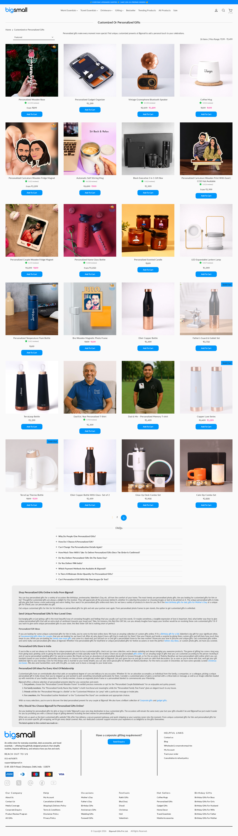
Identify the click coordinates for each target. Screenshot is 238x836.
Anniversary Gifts (88, 810)
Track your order (171, 754)
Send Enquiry (119, 741)
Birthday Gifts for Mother (206, 818)
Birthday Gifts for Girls (205, 801)
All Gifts (9, 818)
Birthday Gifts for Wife (205, 810)
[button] (26, 103)
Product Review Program (16, 814)
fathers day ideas (171, 641)
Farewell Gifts (87, 818)
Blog (166, 741)
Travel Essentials (88, 10)
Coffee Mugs (162, 797)
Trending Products (147, 10)
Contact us (168, 737)
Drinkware (106, 10)
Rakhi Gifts (123, 797)
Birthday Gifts (87, 805)
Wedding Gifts (87, 814)
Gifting (118, 10)
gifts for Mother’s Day (197, 602)
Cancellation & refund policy (176, 758)
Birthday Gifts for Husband (206, 805)
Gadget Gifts (162, 805)
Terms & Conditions (51, 810)
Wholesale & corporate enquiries (178, 745)
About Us (9, 797)
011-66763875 (11, 758)
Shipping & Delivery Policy (54, 805)
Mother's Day (87, 797)
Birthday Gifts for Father (205, 814)
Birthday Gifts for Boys (205, 797)
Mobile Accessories (165, 818)
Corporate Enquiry (14, 810)
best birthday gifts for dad (176, 602)
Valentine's (123, 818)
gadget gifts (162, 700)
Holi (121, 814)
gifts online (138, 654)
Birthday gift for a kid (170, 634)
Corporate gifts (146, 700)
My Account (169, 750)
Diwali (122, 805)
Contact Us (10, 801)
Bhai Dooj (123, 801)
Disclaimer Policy (51, 814)
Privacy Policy (49, 818)
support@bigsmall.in (13, 762)
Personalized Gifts (164, 801)
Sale (175, 10)
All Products (165, 10)
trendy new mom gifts (62, 638)
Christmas (123, 810)
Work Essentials (69, 10)
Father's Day (86, 801)
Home (8, 29)
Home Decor (162, 810)
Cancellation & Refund (53, 801)
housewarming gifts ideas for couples (36, 636)
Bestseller (131, 10)
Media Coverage (12, 805)
